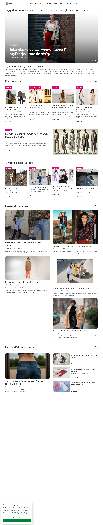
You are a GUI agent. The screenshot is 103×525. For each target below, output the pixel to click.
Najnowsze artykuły (34, 3)
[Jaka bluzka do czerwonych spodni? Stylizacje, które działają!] (51, 38)
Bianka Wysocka (9, 111)
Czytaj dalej (9, 150)
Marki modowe (73, 3)
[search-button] (93, 3)
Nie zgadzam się (17, 517)
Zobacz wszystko (92, 81)
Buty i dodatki (66, 3)
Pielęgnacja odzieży (57, 3)
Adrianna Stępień (14, 57)
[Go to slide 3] (95, 60)
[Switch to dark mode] (96, 3)
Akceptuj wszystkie (16, 520)
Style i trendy (49, 3)
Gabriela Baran (55, 110)
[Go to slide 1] (92, 60)
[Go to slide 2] (93, 60)
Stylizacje (42, 3)
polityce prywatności (22, 513)
